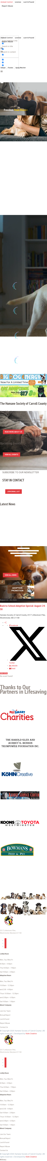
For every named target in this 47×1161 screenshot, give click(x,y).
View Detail (4, 673)
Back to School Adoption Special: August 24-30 (22, 607)
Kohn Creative (31, 1034)
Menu (2, 48)
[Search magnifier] (3, 31)
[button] (20, 465)
